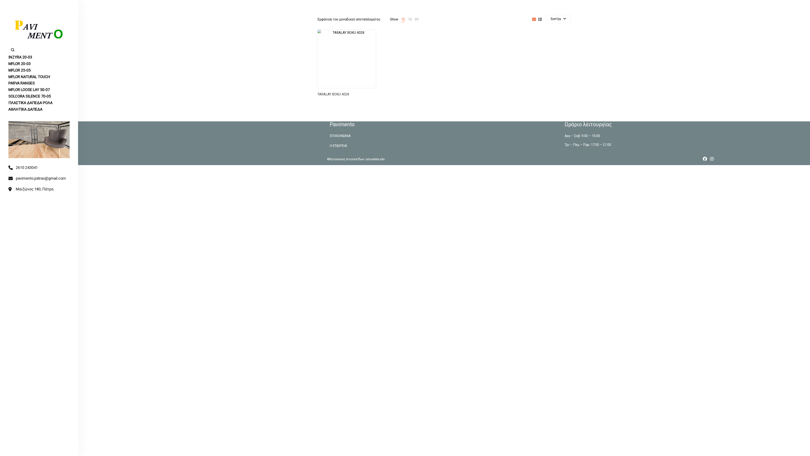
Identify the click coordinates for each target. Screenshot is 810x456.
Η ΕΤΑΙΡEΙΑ (338, 146)
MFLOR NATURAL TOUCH (29, 77)
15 (410, 19)
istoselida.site (375, 159)
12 (403, 19)
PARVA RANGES (21, 83)
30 (416, 19)
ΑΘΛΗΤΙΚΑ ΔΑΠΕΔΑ (25, 109)
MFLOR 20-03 (19, 63)
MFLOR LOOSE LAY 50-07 (29, 89)
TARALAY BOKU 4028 (333, 94)
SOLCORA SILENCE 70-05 (29, 96)
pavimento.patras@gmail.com (41, 178)
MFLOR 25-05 (19, 70)
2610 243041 (27, 167)
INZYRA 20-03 (20, 57)
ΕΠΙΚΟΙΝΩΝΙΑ (340, 136)
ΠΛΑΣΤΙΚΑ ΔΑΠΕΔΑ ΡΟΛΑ (30, 102)
